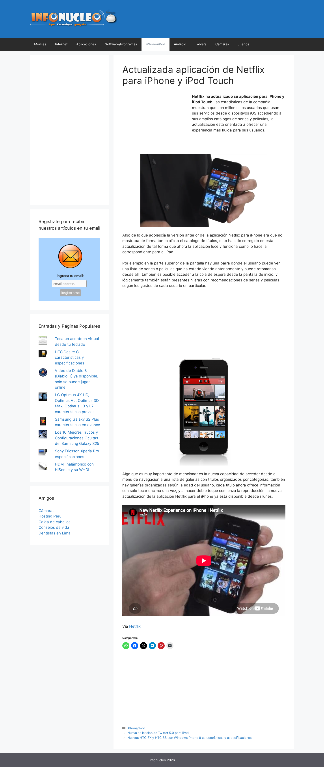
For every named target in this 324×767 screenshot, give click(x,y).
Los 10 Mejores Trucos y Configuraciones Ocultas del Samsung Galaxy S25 (77, 438)
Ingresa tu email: (70, 276)
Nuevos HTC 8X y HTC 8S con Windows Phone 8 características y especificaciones (189, 737)
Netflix (135, 626)
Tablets (201, 44)
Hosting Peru (50, 516)
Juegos (243, 44)
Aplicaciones (86, 44)
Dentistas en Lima (55, 533)
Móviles (40, 44)
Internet (61, 44)
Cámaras (222, 44)
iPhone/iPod (155, 44)
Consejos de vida (54, 527)
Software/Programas (121, 44)
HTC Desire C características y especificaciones (69, 357)
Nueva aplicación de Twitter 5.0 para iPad (158, 733)
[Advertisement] (155, 123)
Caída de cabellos (55, 522)
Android (180, 44)
